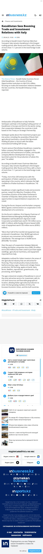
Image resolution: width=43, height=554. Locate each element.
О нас (9, 532)
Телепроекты (30, 532)
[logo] (19, 15)
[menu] (2, 15)
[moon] (35, 15)
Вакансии (16, 535)
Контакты (18, 532)
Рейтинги (27, 535)
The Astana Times (8, 79)
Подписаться (34, 551)
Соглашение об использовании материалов (21, 526)
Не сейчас (23, 551)
